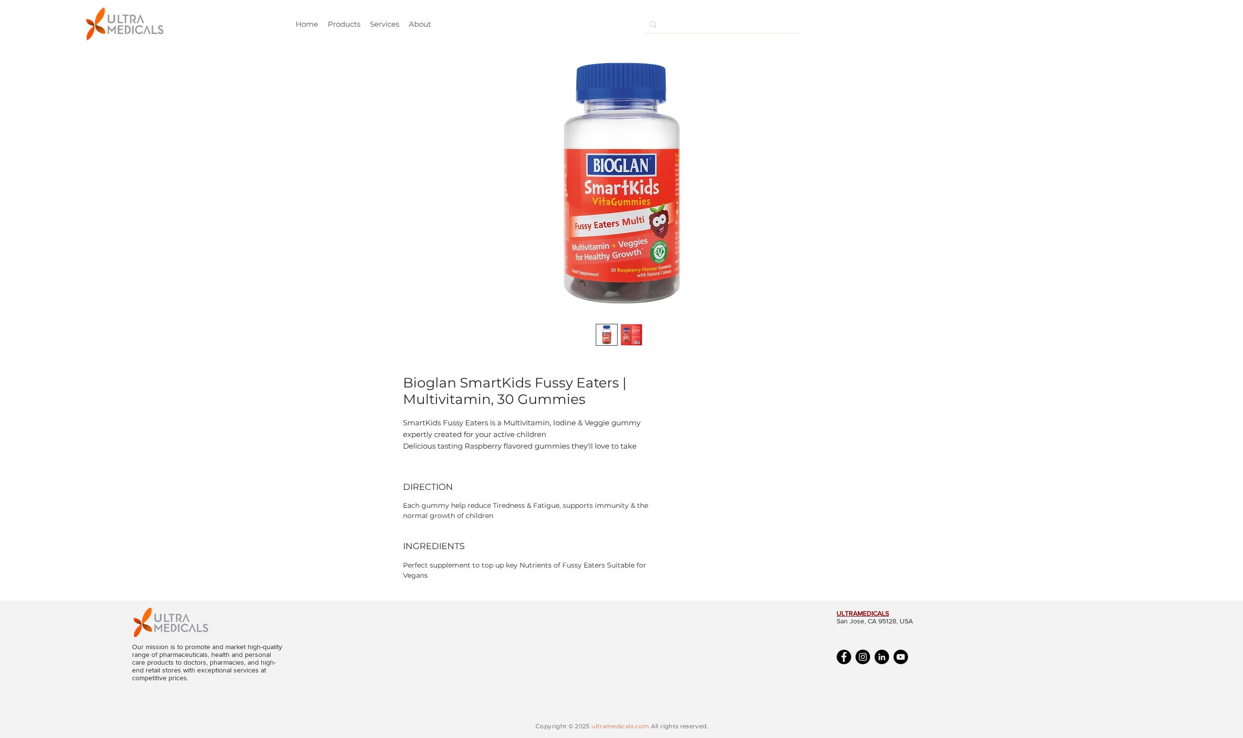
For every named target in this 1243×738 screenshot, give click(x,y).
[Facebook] (844, 657)
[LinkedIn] (881, 657)
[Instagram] (863, 657)
